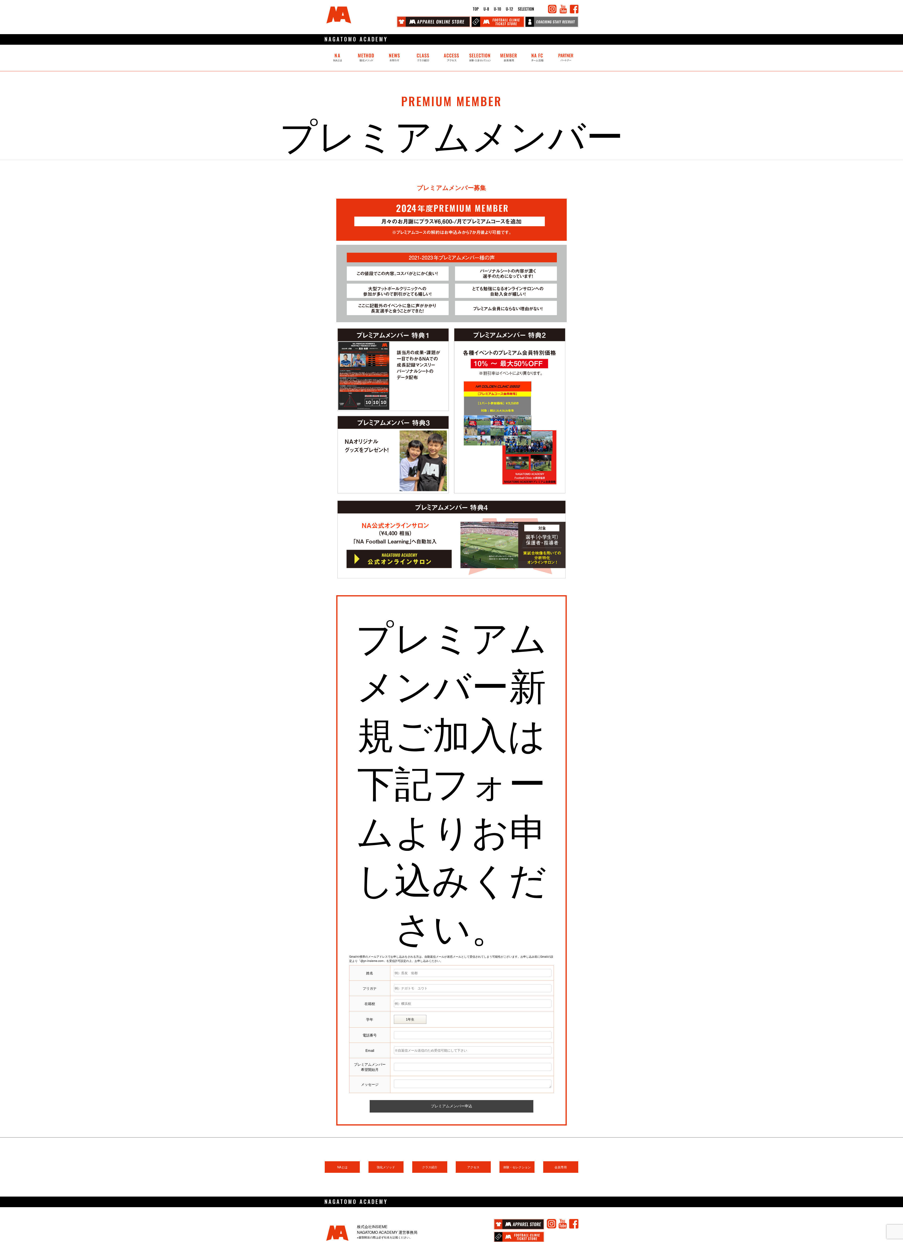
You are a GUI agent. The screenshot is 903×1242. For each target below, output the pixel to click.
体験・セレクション (517, 1167)
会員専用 (560, 1167)
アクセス (473, 1167)
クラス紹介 (429, 1167)
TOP (476, 9)
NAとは (342, 1167)
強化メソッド (386, 1167)
